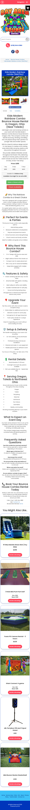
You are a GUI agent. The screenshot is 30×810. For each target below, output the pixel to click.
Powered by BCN (15, 806)
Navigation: (21, 2)
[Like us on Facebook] (13, 51)
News (22, 795)
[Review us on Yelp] (17, 51)
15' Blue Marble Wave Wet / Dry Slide (15, 546)
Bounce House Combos (17, 59)
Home (7, 59)
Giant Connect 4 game (15, 683)
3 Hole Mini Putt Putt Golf (15, 592)
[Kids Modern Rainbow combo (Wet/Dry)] (15, 86)
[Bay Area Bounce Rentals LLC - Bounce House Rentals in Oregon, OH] (15, 21)
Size (11, 111)
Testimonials (13, 797)
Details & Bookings (15, 555)
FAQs (15, 795)
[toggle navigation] (27, 2)
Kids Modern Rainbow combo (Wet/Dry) (16, 61)
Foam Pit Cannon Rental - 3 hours (15, 637)
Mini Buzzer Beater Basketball (15, 775)
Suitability (17, 111)
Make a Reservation (15, 182)
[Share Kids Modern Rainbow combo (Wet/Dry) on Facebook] (15, 107)
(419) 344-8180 (16, 45)
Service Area (9, 795)
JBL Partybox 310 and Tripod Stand (15, 729)
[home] (2, 2)
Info (19, 795)
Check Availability (15, 187)
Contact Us (16, 502)
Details (5, 111)
